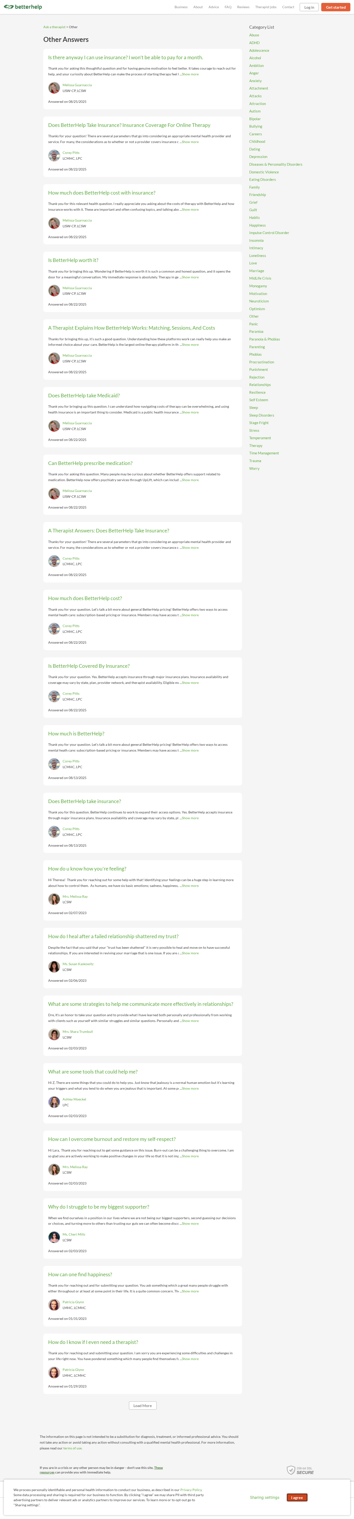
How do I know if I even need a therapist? (93, 1342)
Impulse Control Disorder (269, 232)
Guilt (253, 210)
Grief (253, 202)
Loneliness (257, 255)
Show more (190, 74)
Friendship (257, 194)
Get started (336, 7)
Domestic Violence (264, 172)
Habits (254, 217)
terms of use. (72, 1448)
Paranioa (256, 331)
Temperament (260, 438)
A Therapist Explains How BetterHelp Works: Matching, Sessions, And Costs (131, 328)
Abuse (254, 35)
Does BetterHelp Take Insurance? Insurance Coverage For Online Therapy (129, 125)
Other (254, 316)
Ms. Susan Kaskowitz (78, 964)
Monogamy (258, 286)
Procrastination (261, 362)
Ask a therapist (54, 27)
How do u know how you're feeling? (87, 868)
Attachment (258, 88)
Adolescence (259, 50)
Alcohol (255, 58)
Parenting (257, 347)
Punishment (258, 369)
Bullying (255, 126)
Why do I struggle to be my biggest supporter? (98, 1207)
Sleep (253, 407)
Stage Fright (259, 422)
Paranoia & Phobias (264, 339)
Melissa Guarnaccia (77, 85)
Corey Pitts (71, 153)
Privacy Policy (191, 1490)
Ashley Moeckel (74, 1099)
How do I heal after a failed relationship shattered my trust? (113, 936)
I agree (297, 1497)
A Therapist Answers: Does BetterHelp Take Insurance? (108, 530)
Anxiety (255, 81)
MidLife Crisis (260, 278)
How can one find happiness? (80, 1274)
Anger (254, 73)
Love (253, 263)
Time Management (264, 453)
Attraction (257, 103)
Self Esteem (258, 400)
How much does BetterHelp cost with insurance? (101, 193)
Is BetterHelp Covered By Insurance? (89, 666)
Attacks (255, 96)
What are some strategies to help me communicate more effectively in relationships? (140, 1004)
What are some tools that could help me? (93, 1071)
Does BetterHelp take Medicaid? (84, 395)
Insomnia (256, 240)
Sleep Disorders (261, 415)
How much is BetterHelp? (76, 733)
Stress (254, 430)
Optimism (257, 309)
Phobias (255, 354)
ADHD (254, 42)
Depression (258, 156)
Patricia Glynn (73, 1302)
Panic (253, 324)
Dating (254, 149)
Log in (309, 7)
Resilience (257, 392)
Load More (142, 1405)
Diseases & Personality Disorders (275, 164)
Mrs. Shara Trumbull (78, 1031)
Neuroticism (259, 301)
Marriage (256, 270)
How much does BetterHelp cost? (85, 598)
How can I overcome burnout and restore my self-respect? (112, 1139)
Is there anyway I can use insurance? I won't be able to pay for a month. (125, 57)
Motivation (258, 293)
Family (254, 187)
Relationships (260, 384)
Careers (255, 134)
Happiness (257, 225)
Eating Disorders (262, 179)
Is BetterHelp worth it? (73, 260)
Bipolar (255, 119)
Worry (254, 468)
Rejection (256, 377)
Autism (255, 111)
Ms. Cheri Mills (74, 1234)
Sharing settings (264, 1497)
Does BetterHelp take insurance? (84, 801)
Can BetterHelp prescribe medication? (90, 463)
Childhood (257, 141)
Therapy (255, 445)
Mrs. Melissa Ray (75, 896)
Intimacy (256, 248)
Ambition (256, 65)
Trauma (255, 460)
